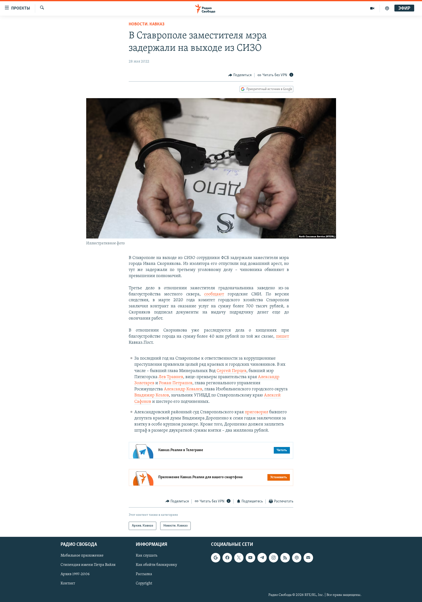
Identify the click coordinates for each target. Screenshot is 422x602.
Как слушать (146, 556)
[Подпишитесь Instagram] (273, 557)
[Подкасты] (296, 557)
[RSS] (285, 557)
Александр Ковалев (183, 389)
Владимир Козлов (151, 395)
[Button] (240, 75)
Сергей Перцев (231, 371)
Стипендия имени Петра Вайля (88, 565)
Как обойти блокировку (156, 565)
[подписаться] (308, 557)
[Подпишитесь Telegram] (262, 557)
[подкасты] (387, 8)
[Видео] (372, 8)
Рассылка (144, 574)
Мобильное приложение (82, 556)
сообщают (214, 294)
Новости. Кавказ (146, 24)
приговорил (256, 412)
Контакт (68, 584)
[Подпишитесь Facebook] (227, 557)
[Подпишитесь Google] (215, 557)
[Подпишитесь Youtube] (250, 557)
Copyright (144, 584)
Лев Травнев (170, 377)
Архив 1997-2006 (75, 574)
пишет (282, 336)
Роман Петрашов (175, 383)
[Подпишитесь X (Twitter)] (238, 557)
